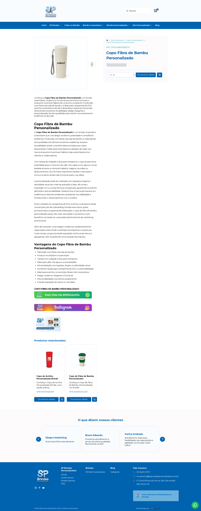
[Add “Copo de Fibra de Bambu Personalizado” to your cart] (94, 399)
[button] (146, 75)
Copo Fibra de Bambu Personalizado (56, 289)
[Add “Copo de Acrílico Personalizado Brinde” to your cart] (61, 399)
